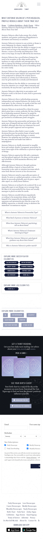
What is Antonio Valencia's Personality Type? (21, 212)
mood (23, 349)
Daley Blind (11, 266)
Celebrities (10, 515)
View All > (26, 275)
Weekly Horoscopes (29, 506)
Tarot (27, 9)
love (18, 349)
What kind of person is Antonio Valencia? (21, 218)
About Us (23, 521)
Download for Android (22, 406)
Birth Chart (11, 512)
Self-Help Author (11, 325)
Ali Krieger (11, 275)
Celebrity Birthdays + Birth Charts (20, 25)
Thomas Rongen (27, 266)
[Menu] (38, 4)
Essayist (31, 315)
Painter (22, 320)
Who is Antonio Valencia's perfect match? (21, 246)
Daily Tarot (21, 512)
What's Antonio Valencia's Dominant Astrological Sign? (21, 232)
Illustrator (9, 320)
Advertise (25, 518)
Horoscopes (18, 9)
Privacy (32, 518)
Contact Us (32, 521)
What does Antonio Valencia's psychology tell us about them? (21, 224)
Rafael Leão (26, 271)
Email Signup (32, 515)
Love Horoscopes (29, 503)
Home (4, 25)
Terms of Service (14, 518)
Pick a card (21, 353)
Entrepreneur (17, 315)
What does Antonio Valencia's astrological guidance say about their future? (21, 239)
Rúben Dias (11, 271)
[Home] (21, 4)
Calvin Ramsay (11, 262)
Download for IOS (21, 400)
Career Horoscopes (14, 506)
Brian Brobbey (27, 262)
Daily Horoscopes (14, 503)
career (32, 349)
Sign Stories (20, 515)
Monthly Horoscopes (14, 509)
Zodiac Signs (31, 512)
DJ (5, 315)
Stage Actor (27, 325)
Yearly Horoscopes (30, 509)
